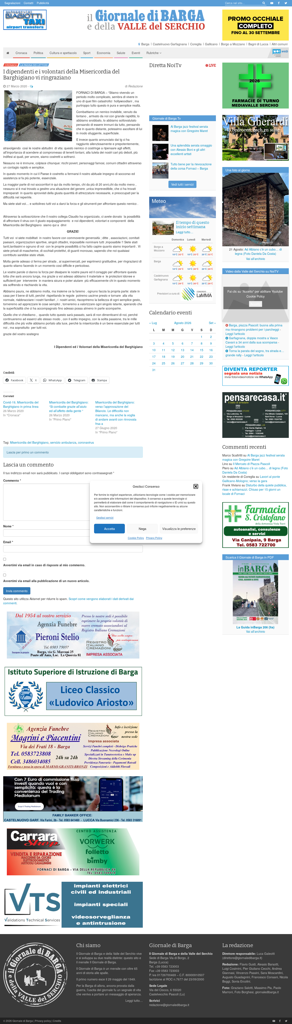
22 (201, 356)
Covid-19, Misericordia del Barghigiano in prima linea (20, 404)
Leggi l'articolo (235, 334)
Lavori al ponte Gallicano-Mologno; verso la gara (251, 478)
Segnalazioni (12, 3)
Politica (38, 53)
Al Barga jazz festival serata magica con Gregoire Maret (189, 128)
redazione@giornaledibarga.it (169, 1005)
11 (163, 350)
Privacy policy (43, 1021)
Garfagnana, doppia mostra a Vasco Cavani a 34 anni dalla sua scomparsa (252, 340)
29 (201, 363)
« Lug (153, 323)
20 (182, 356)
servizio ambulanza (63, 442)
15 (201, 350)
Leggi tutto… (184, 232)
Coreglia (196, 44)
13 (182, 350)
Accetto (256, 304)
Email (8, 542)
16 (211, 350)
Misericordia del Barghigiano (29, 442)
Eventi (136, 53)
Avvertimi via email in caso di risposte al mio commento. (44, 565)
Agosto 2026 (182, 323)
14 (192, 350)
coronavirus (86, 442)
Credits (57, 1021)
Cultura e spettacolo (63, 53)
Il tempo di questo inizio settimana (192, 224)
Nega (142, 528)
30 (211, 363)
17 (154, 356)
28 (192, 363)
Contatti (28, 3)
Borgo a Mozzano (233, 44)
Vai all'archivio (255, 259)
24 (154, 363)
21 (192, 356)
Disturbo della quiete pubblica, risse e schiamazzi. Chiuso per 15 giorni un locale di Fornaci (254, 489)
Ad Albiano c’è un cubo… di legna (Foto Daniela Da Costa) (258, 251)
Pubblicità (43, 3)
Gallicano (211, 44)
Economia (103, 53)
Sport (86, 53)
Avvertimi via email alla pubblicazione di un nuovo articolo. (46, 581)
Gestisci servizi (105, 517)
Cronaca (21, 53)
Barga (145, 44)
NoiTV (280, 52)
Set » (212, 323)
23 (211, 356)
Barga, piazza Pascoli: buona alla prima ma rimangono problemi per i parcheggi (254, 327)
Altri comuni (280, 44)
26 (173, 363)
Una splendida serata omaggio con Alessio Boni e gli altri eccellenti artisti (191, 149)
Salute (121, 53)
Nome (8, 526)
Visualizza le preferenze (179, 528)
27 (182, 363)
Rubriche (152, 53)
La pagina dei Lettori (33, 64)
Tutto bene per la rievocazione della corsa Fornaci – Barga (191, 166)
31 (154, 370)
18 (163, 356)
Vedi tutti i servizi (182, 184)
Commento (12, 480)
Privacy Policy (154, 538)
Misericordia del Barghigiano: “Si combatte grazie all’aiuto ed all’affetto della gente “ (68, 406)
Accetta (109, 528)
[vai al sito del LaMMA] (197, 293)
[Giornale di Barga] (146, 20)
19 (173, 356)
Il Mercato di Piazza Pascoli (251, 464)
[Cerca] (263, 2)
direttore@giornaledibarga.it (242, 958)
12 (173, 350)
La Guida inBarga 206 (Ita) (255, 627)
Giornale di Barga (22, 1021)
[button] (196, 486)
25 (163, 363)
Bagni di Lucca (258, 44)
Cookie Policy (136, 538)
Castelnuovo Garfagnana (170, 44)
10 (154, 350)
